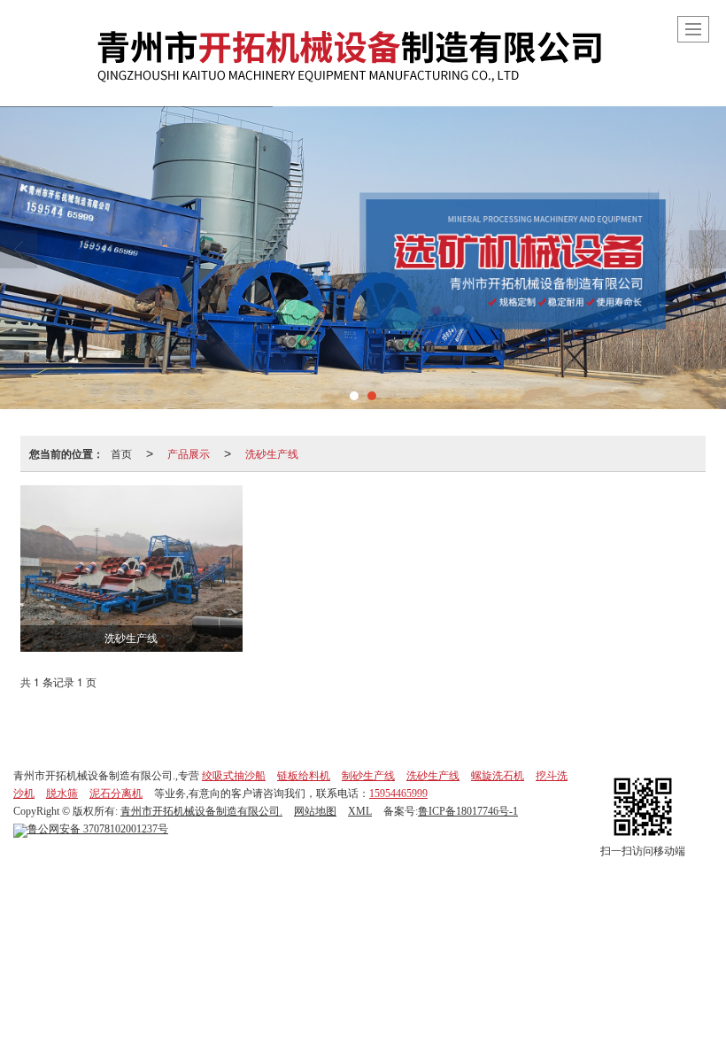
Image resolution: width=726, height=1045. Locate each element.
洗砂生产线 (271, 453)
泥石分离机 (116, 793)
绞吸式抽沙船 (234, 776)
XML (360, 811)
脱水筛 (62, 793)
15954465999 (398, 793)
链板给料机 (303, 776)
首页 (121, 453)
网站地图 (315, 811)
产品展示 (188, 453)
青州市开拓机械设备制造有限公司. (201, 811)
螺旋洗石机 (497, 776)
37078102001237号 (97, 829)
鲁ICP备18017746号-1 (468, 811)
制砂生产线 (368, 776)
